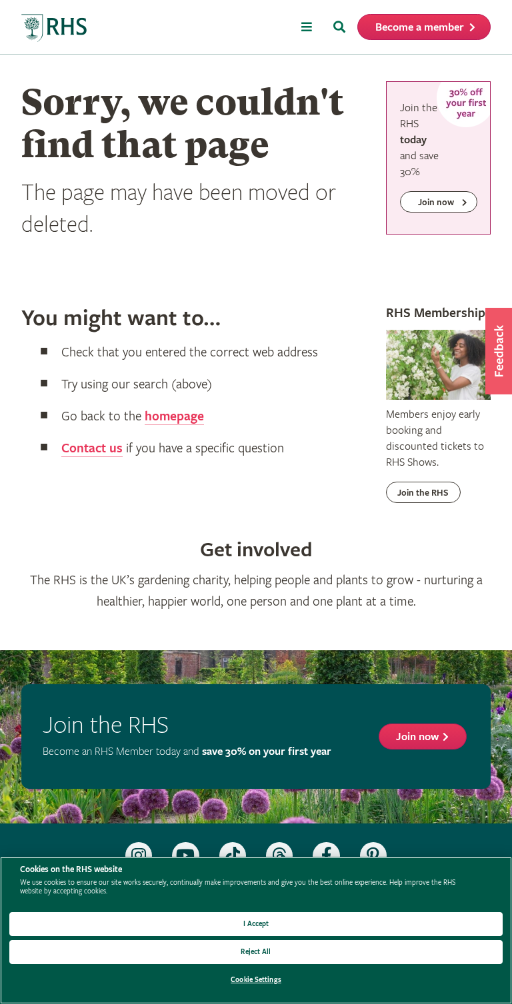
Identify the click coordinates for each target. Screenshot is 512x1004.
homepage (174, 416)
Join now (417, 737)
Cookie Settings (256, 979)
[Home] (54, 28)
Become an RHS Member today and (187, 752)
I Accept (256, 923)
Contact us (92, 448)
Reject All (256, 951)
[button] (498, 351)
